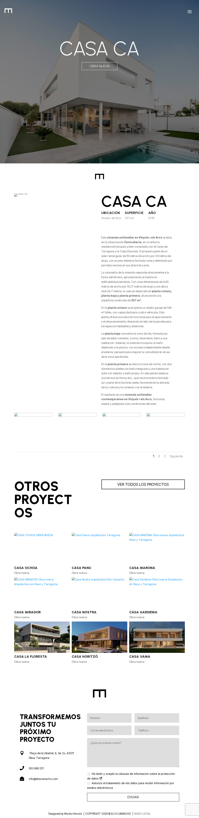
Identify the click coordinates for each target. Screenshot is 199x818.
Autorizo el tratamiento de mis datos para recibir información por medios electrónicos (130, 785)
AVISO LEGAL (142, 813)
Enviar (133, 797)
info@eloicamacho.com (43, 778)
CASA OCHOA (26, 568)
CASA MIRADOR (27, 612)
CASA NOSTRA (84, 612)
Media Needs (73, 813)
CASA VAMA (139, 656)
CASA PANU (81, 568)
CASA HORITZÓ (85, 656)
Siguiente (176, 456)
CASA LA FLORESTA (30, 656)
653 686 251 (36, 768)
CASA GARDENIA (143, 612)
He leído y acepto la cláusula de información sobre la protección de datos (131, 776)
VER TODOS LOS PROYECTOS (143, 484)
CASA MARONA (142, 568)
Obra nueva (99, 66)
